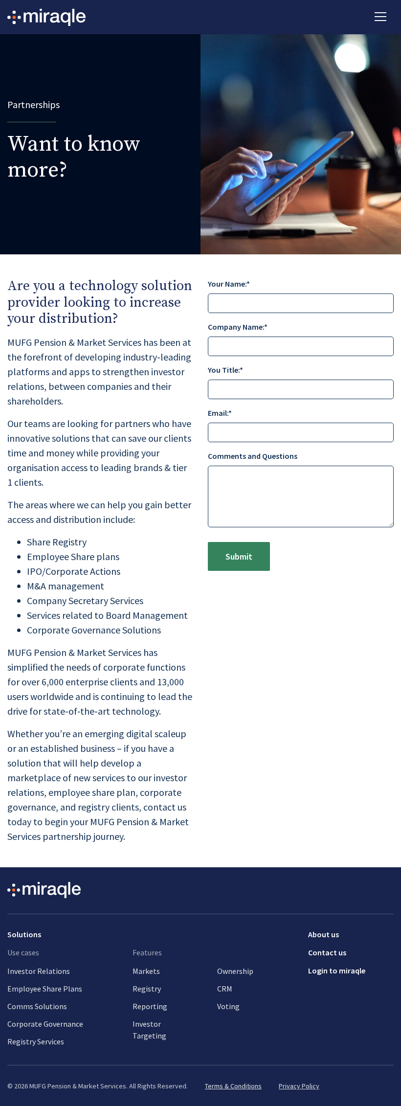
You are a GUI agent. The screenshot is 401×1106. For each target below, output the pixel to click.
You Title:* (225, 370)
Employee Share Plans (44, 988)
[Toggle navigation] (380, 16)
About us (323, 934)
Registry (147, 988)
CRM (224, 988)
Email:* (220, 413)
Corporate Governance (45, 1024)
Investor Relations (38, 971)
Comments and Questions (252, 456)
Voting (228, 1006)
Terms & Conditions (233, 1086)
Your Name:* (229, 284)
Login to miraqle (336, 970)
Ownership (235, 971)
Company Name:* (237, 327)
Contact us (327, 952)
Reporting (150, 1006)
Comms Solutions (37, 1006)
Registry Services (35, 1041)
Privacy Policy (299, 1086)
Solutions (24, 934)
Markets (146, 971)
